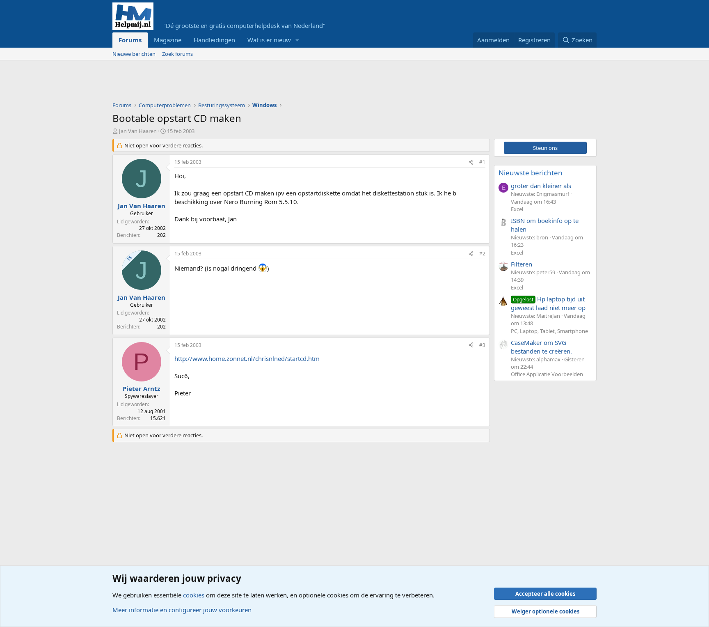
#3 (482, 345)
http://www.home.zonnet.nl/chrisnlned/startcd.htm (247, 358)
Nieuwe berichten (134, 53)
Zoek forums (177, 53)
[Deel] (471, 162)
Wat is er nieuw (269, 40)
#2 (482, 253)
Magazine (167, 40)
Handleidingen (214, 40)
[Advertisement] (261, 82)
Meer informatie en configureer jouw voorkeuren (182, 610)
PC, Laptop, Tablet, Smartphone (549, 331)
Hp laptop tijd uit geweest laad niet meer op (548, 303)
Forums (130, 40)
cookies (193, 595)
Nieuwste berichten (531, 172)
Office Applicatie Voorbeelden (547, 374)
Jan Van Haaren (138, 131)
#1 (482, 161)
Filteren (521, 264)
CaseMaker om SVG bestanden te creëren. (541, 346)
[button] (297, 40)
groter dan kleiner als (541, 185)
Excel (517, 209)
